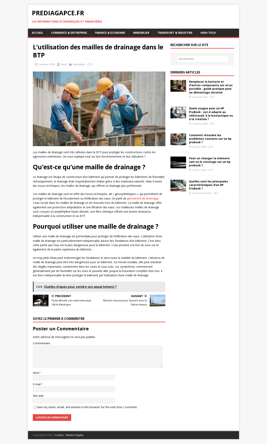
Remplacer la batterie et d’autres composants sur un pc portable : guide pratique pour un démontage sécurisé (211, 87)
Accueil (37, 32)
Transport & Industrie (175, 32)
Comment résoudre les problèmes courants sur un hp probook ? (210, 138)
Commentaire (41, 343)
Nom (36, 373)
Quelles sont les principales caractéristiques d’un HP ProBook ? (208, 184)
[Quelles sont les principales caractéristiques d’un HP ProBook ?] (178, 189)
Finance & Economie (110, 32)
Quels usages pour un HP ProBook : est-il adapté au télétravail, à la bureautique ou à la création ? (211, 113)
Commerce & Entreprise (69, 32)
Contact (59, 435)
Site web (38, 396)
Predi (63, 64)
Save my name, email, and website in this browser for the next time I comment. (87, 407)
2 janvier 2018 (46, 64)
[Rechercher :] (202, 59)
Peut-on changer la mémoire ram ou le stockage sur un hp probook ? (209, 161)
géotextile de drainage (142, 198)
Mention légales (74, 435)
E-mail (37, 384)
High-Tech (208, 32)
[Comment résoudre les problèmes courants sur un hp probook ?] (178, 143)
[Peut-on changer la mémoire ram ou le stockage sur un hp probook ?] (178, 166)
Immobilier (141, 32)
